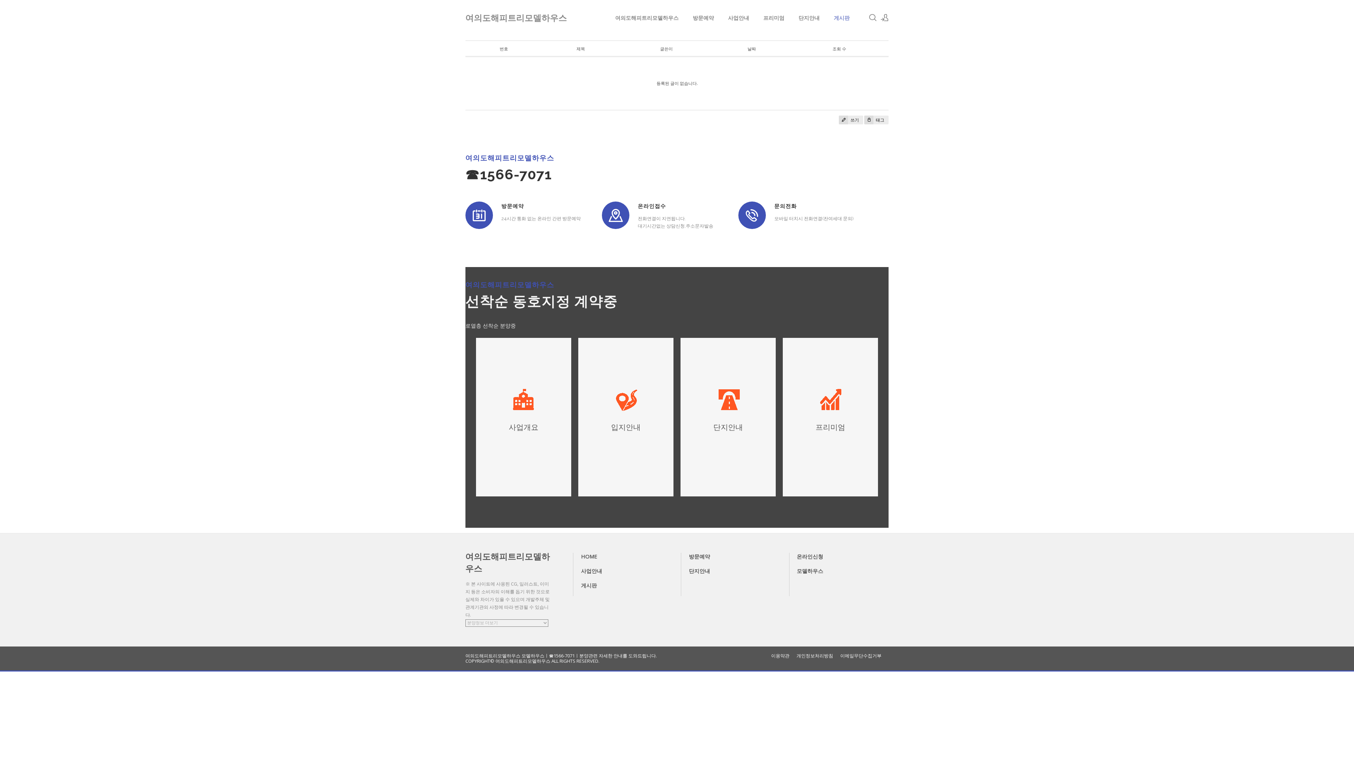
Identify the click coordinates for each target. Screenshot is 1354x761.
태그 (879, 120)
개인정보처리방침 (815, 655)
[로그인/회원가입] (885, 17)
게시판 (842, 17)
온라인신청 (810, 556)
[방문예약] (479, 215)
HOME (589, 556)
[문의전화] (752, 215)
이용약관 (780, 655)
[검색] (873, 17)
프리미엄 (774, 17)
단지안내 (809, 17)
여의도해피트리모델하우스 (647, 17)
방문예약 (703, 17)
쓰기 (854, 120)
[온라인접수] (615, 215)
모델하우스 (810, 570)
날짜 (752, 49)
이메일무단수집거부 (861, 655)
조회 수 (839, 49)
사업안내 (738, 17)
